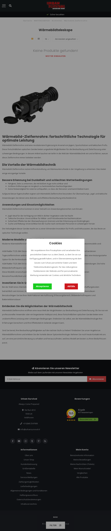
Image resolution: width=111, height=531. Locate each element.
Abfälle (71, 286)
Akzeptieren (42, 286)
